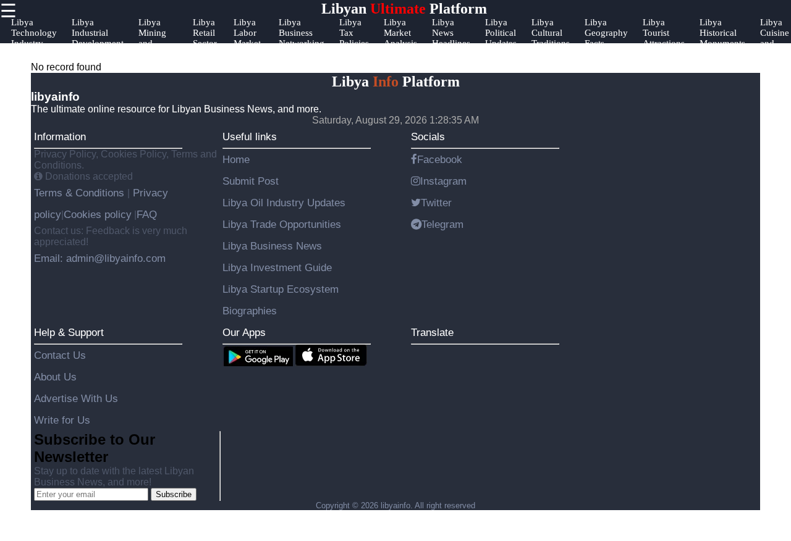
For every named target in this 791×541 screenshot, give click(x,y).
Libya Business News (272, 246)
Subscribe (174, 494)
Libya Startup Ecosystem (280, 289)
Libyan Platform (404, 9)
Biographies (249, 310)
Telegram (442, 224)
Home (236, 159)
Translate (432, 332)
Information (60, 136)
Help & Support (69, 332)
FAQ (147, 214)
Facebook (439, 159)
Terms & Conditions (80, 193)
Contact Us (60, 355)
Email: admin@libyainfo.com (100, 258)
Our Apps (244, 332)
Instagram (443, 181)
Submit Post (250, 181)
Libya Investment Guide (277, 267)
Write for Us (62, 420)
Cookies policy (98, 214)
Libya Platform (396, 81)
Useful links (249, 136)
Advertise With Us (76, 398)
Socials (428, 136)
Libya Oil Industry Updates (283, 202)
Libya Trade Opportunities (281, 224)
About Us (55, 377)
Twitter (436, 202)
